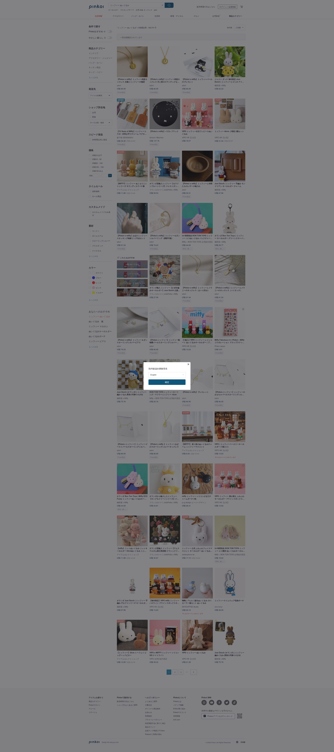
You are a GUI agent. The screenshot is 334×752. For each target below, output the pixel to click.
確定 (167, 382)
